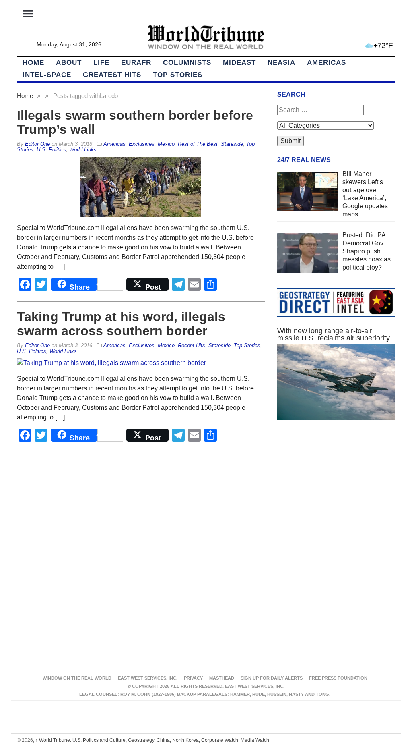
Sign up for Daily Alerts (272, 678)
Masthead (221, 678)
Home (25, 95)
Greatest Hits (112, 75)
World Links (83, 150)
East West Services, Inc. (147, 678)
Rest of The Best (198, 144)
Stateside (232, 144)
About (69, 62)
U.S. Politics (51, 150)
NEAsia (281, 62)
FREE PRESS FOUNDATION (338, 678)
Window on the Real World (77, 678)
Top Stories (177, 75)
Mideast (239, 62)
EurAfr (136, 62)
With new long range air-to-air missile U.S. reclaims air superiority (333, 334)
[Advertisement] (336, 496)
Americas (326, 62)
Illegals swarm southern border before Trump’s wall (135, 122)
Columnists (187, 62)
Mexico (166, 144)
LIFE (101, 62)
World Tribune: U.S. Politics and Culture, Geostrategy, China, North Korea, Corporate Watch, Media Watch (152, 740)
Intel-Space (47, 75)
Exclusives (141, 144)
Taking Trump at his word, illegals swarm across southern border (121, 323)
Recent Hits (191, 345)
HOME (33, 62)
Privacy (193, 678)
